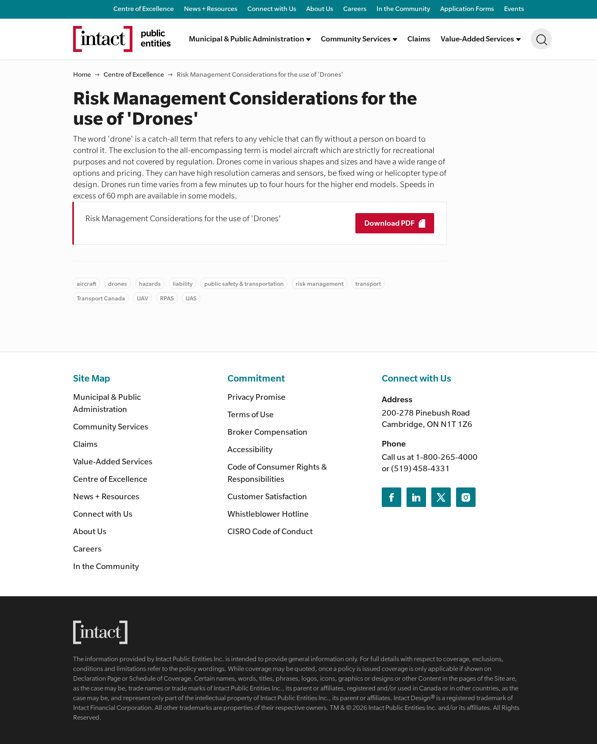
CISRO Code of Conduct (270, 531)
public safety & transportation (244, 283)
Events (514, 8)
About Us (319, 8)
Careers (354, 8)
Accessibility (250, 449)
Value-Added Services (112, 461)
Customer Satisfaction (267, 496)
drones (117, 283)
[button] (250, 38)
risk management (320, 283)
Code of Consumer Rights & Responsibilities (277, 472)
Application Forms (467, 8)
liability (183, 283)
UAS (191, 298)
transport (368, 283)
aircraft (86, 283)
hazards (150, 283)
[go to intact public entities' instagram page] (466, 497)
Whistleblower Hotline (268, 514)
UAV (142, 298)
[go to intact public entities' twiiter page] (441, 497)
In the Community (403, 8)
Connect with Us (271, 8)
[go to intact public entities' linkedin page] (416, 497)
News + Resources (210, 8)
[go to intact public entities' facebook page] (391, 497)
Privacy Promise (256, 397)
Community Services (110, 426)
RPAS (167, 298)
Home (82, 74)
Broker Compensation (267, 432)
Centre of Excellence (143, 8)
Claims (418, 38)
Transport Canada (101, 298)
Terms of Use (250, 414)
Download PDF (390, 222)
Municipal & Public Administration (107, 403)
